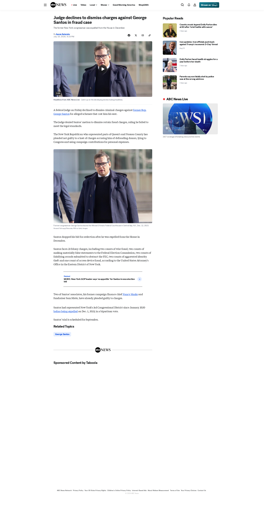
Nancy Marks (130, 294)
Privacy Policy (78, 490)
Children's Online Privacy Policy (119, 490)
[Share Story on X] (135, 35)
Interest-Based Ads (139, 490)
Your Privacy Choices (188, 490)
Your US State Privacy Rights (95, 490)
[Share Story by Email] (142, 35)
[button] (45, 5)
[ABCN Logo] (58, 5)
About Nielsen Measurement (158, 490)
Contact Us (202, 490)
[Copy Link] (149, 35)
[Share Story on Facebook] (129, 35)
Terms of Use (175, 490)
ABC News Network (64, 490)
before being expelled (65, 311)
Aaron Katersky (63, 34)
